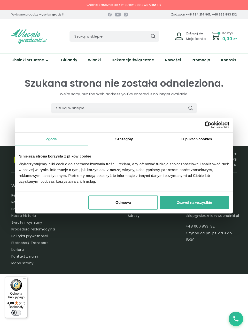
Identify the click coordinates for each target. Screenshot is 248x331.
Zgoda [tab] (51, 139)
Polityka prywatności (29, 236)
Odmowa (123, 202)
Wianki (94, 60)
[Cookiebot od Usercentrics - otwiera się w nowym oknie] (208, 125)
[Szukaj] (153, 36)
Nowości (173, 60)
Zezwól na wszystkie (194, 202)
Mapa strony (22, 263)
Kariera (17, 249)
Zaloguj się (194, 33)
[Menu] (24, 279)
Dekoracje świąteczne (133, 60)
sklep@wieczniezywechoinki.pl (212, 215)
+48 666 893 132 (224, 14)
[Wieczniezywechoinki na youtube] (118, 14)
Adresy (134, 215)
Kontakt (229, 60)
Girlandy (69, 60)
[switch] (16, 312)
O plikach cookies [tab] (196, 139)
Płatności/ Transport (29, 242)
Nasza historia (23, 215)
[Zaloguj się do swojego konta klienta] (179, 36)
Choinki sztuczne (30, 60)
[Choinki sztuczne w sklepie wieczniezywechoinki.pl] (29, 36)
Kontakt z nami (24, 256)
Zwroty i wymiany (26, 222)
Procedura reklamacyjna (33, 229)
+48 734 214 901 (198, 14)
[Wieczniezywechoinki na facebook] (110, 14)
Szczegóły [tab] (124, 139)
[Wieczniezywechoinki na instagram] (126, 14)
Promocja (201, 60)
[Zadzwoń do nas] (236, 319)
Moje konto (196, 38)
